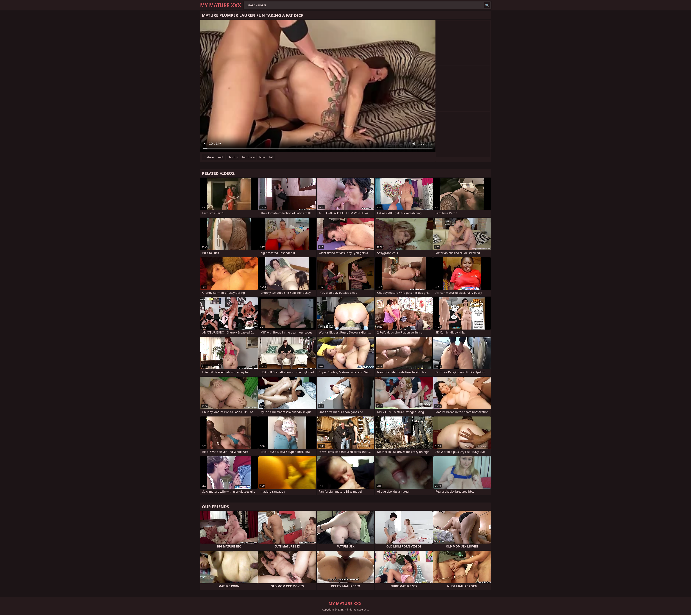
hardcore (248, 157)
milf (220, 157)
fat (271, 157)
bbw (262, 157)
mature (209, 157)
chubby (233, 157)
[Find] (487, 5)
